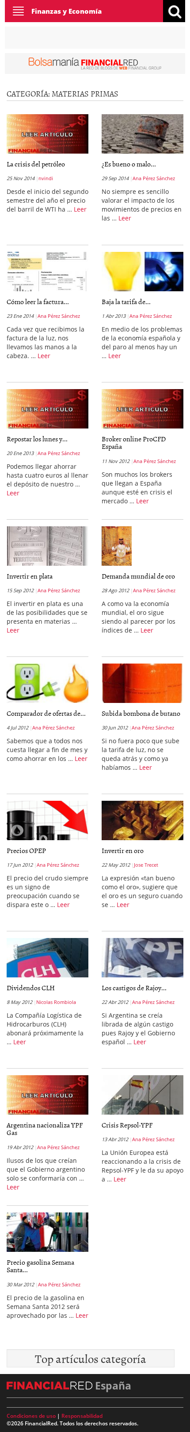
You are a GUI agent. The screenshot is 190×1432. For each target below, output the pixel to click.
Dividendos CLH (31, 987)
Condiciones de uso (31, 1416)
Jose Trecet (146, 864)
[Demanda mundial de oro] (117, 547)
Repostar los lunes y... (37, 438)
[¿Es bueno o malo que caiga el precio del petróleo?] (142, 134)
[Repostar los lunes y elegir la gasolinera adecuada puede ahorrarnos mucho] (47, 408)
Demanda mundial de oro (138, 576)
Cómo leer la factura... (38, 301)
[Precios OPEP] (47, 820)
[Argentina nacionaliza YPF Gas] (47, 1095)
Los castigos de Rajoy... (134, 987)
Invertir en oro (123, 850)
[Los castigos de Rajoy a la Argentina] (142, 957)
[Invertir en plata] (47, 546)
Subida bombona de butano (141, 713)
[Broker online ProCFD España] (142, 408)
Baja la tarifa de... (126, 301)
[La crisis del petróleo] (47, 134)
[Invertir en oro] (142, 820)
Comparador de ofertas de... (46, 713)
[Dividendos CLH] (47, 957)
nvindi (45, 178)
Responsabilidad (82, 1416)
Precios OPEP (26, 850)
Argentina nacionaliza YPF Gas (45, 1128)
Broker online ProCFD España (134, 442)
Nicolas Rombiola (56, 1002)
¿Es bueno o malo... (129, 163)
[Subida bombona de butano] (142, 683)
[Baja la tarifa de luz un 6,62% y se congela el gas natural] (142, 271)
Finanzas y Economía (66, 11)
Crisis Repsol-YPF (127, 1124)
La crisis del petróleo (36, 163)
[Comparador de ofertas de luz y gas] (47, 683)
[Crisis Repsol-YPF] (142, 1095)
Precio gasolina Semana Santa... (40, 1266)
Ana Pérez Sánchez (154, 178)
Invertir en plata (30, 576)
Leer (80, 209)
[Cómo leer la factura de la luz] (47, 271)
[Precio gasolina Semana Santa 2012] (47, 1232)
